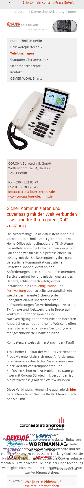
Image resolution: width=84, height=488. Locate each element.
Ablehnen (51, 481)
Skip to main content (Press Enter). (48, 2)
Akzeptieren (34, 481)
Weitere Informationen (42, 486)
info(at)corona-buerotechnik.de (31, 192)
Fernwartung (16, 290)
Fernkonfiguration (43, 286)
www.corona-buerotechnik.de (30, 196)
